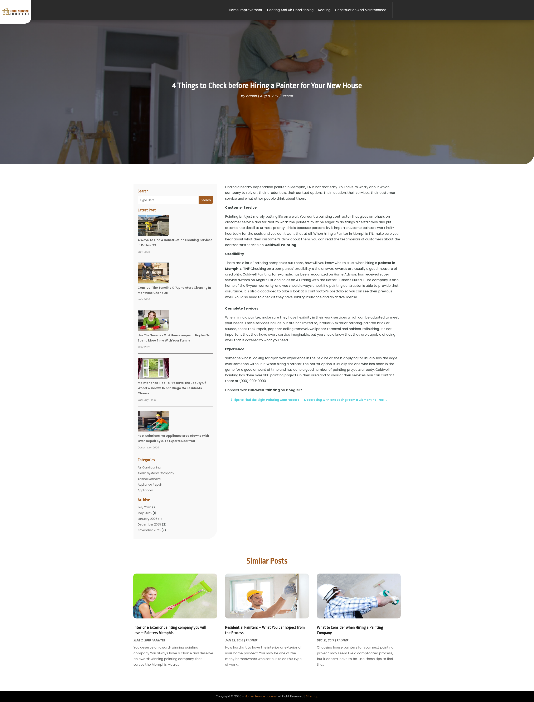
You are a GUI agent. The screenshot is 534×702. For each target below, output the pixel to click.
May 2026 (145, 513)
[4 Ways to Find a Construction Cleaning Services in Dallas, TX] (153, 226)
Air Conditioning (149, 467)
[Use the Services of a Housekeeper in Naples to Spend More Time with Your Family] (153, 321)
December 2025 (149, 524)
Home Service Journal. (261, 696)
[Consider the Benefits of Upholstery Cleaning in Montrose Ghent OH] (153, 274)
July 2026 (144, 507)
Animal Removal (149, 479)
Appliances (146, 490)
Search (206, 200)
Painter (287, 96)
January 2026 (147, 519)
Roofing (324, 10)
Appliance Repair (150, 484)
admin (251, 96)
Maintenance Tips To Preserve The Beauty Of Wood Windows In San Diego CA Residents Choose (172, 388)
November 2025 (149, 530)
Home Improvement (245, 10)
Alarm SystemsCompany (156, 473)
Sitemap (312, 696)
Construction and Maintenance (360, 10)
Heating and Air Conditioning (290, 10)
